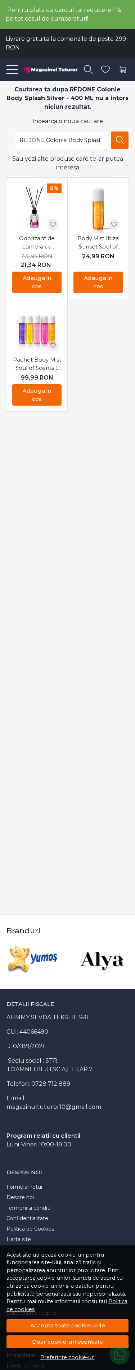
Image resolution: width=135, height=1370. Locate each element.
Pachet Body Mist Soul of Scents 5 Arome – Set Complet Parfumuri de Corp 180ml (37, 364)
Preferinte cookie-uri (67, 1357)
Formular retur (24, 1187)
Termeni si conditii (28, 1208)
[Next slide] (121, 959)
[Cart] (123, 69)
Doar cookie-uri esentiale (67, 1341)
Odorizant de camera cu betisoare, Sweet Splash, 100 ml (37, 243)
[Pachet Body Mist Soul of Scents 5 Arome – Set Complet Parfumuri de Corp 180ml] (37, 329)
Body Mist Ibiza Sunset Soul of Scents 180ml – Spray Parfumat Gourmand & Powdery (98, 243)
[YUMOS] (32, 972)
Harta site (18, 1239)
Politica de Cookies (30, 1229)
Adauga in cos (37, 282)
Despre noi (20, 1197)
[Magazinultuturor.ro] (48, 69)
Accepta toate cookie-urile (67, 1325)
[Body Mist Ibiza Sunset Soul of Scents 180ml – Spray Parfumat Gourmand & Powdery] (98, 208)
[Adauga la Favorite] (53, 224)
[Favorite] (105, 69)
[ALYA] (102, 972)
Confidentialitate (27, 1218)
